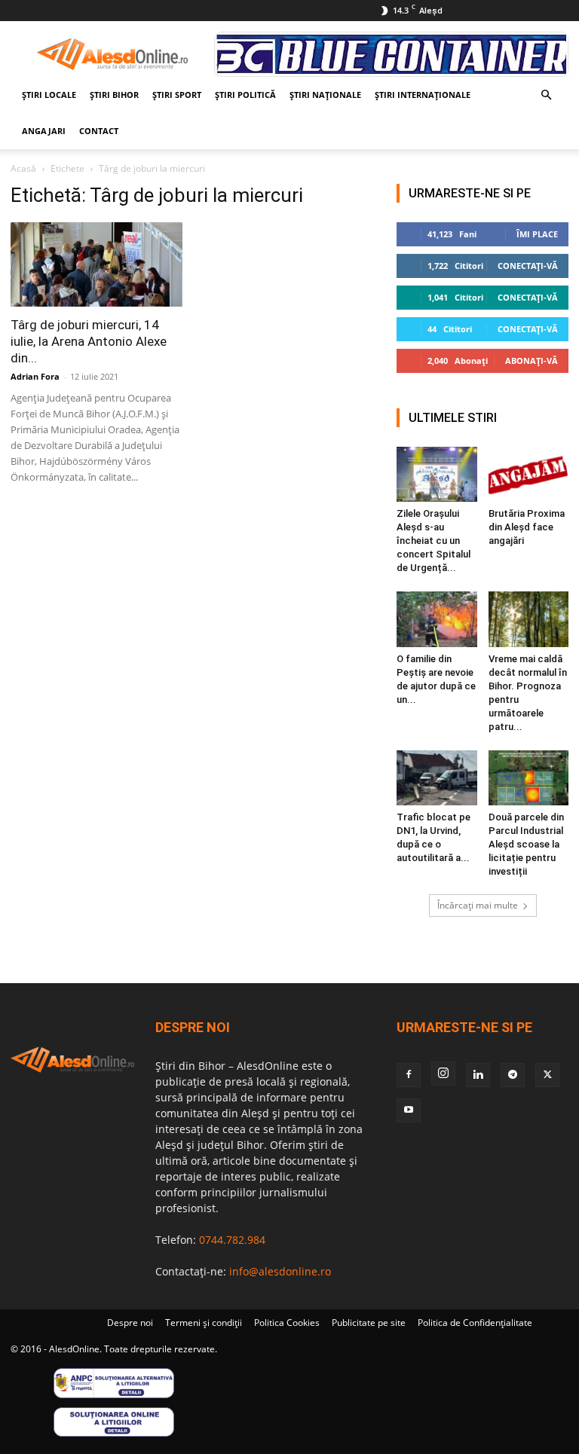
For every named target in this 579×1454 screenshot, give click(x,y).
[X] (547, 1075)
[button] (546, 95)
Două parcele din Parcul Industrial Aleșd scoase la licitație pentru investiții (526, 844)
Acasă (23, 168)
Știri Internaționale (422, 94)
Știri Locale (49, 94)
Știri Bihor (114, 94)
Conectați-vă (528, 265)
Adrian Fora (35, 376)
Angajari (44, 130)
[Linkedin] (478, 1075)
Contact (98, 130)
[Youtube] (409, 1110)
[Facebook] (409, 1075)
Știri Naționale (325, 94)
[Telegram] (513, 1075)
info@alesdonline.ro (280, 1271)
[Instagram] (443, 1073)
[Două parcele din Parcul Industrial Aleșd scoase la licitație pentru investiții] (529, 777)
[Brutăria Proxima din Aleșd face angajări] (529, 474)
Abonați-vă (531, 360)
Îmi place (537, 234)
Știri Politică (245, 94)
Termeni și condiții (203, 1322)
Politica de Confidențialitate (475, 1322)
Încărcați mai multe (477, 905)
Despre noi (130, 1322)
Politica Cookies (287, 1322)
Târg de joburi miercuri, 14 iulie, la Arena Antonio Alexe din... (89, 341)
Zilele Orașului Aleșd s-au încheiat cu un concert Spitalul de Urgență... (433, 540)
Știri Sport (176, 94)
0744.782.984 (232, 1240)
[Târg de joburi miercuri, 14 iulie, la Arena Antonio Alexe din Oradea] (96, 264)
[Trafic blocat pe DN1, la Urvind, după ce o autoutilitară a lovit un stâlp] (437, 777)
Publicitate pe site (369, 1322)
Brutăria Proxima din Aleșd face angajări (527, 527)
